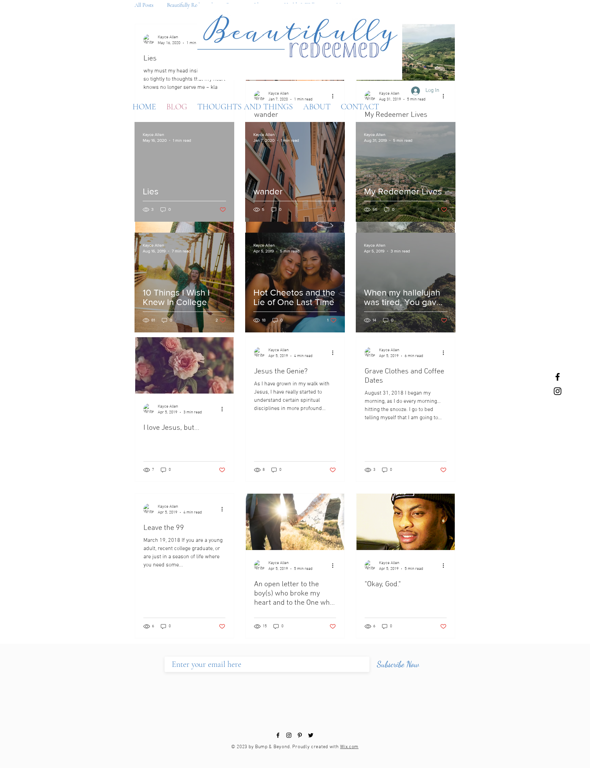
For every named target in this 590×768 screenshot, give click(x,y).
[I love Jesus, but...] (184, 365)
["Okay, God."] (405, 522)
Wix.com (349, 747)
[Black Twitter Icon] (310, 735)
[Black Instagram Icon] (557, 391)
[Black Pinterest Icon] (299, 735)
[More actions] (224, 409)
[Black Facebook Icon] (557, 377)
